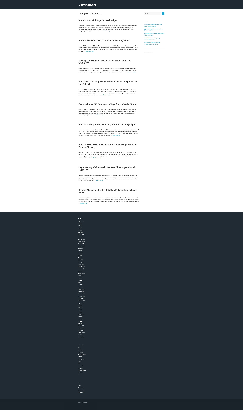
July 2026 (80, 223)
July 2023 (80, 305)
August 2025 (80, 248)
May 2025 (80, 255)
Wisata (79, 375)
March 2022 (80, 323)
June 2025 (80, 252)
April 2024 (80, 284)
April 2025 (80, 257)
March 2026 (80, 232)
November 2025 (81, 241)
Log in (79, 385)
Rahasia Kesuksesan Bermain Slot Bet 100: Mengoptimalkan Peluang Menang (108, 146)
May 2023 (80, 309)
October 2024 (81, 271)
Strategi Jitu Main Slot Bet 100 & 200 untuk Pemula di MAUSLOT (105, 62)
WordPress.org (81, 392)
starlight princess (82, 370)
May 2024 (80, 282)
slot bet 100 (80, 365)
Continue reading (106, 31)
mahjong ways (81, 359)
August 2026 (80, 221)
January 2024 (81, 291)
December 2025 (81, 239)
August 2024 (80, 275)
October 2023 (81, 298)
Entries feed (80, 387)
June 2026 (80, 225)
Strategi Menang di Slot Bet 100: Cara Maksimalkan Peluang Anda (108, 191)
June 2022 (80, 319)
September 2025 (81, 246)
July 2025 (80, 250)
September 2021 (81, 332)
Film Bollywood (81, 350)
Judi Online (80, 356)
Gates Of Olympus (82, 354)
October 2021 (81, 330)
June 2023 (80, 307)
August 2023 (80, 303)
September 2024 (81, 273)
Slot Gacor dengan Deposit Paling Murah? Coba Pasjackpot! (107, 124)
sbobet (79, 361)
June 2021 (80, 334)
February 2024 (81, 289)
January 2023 (81, 316)
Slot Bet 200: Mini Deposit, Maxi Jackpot (98, 20)
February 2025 (81, 262)
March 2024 (80, 287)
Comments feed (81, 390)
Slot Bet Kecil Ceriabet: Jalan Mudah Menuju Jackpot (104, 40)
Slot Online (80, 368)
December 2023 (81, 293)
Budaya (79, 347)
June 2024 (80, 280)
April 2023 (80, 312)
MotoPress (83, 403)
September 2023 (81, 300)
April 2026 (80, 230)
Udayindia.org (87, 5)
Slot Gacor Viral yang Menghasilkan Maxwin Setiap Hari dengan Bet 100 (108, 82)
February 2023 (81, 314)
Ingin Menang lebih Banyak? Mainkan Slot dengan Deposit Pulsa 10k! (107, 168)
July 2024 (80, 278)
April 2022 (80, 321)
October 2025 (81, 243)
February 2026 (81, 234)
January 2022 (81, 328)
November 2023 (81, 296)
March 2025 (80, 259)
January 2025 (81, 264)
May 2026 (80, 227)
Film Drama (80, 352)
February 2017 (81, 337)
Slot (79, 363)
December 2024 (81, 266)
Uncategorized (81, 372)
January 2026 (81, 237)
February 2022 (81, 325)
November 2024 (81, 268)
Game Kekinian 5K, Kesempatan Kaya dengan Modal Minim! (108, 104)
